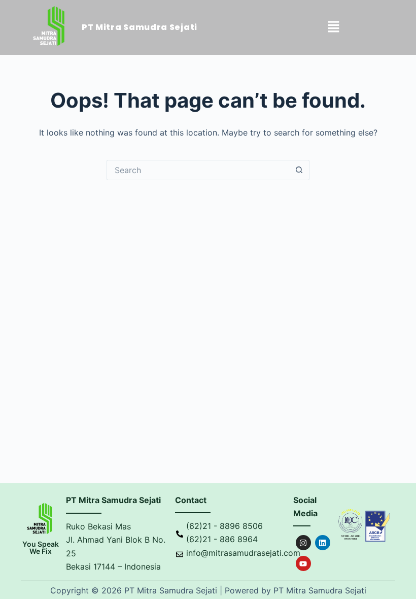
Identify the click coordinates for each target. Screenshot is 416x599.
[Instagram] (303, 542)
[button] (334, 28)
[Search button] (299, 170)
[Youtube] (303, 563)
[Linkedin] (322, 542)
